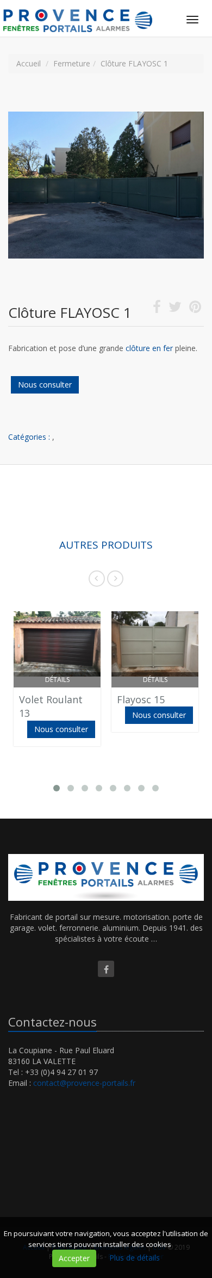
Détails (57, 679)
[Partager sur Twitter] (175, 309)
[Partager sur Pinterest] (195, 309)
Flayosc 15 (141, 699)
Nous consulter (45, 384)
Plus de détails (134, 1257)
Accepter (74, 1258)
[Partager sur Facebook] (157, 309)
